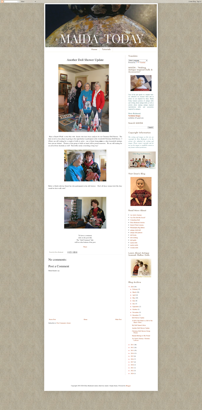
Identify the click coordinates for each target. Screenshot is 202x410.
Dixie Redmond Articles (137, 222)
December (135, 315)
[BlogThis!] (70, 252)
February (135, 289)
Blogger (128, 386)
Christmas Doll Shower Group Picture (141, 332)
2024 (132, 373)
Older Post (118, 319)
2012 (132, 347)
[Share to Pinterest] (76, 252)
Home (94, 49)
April (134, 295)
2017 (132, 362)
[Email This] (68, 252)
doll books (133, 235)
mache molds (134, 245)
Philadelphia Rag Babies (137, 228)
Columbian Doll (135, 220)
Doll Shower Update (138, 318)
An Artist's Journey (136, 215)
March (134, 292)
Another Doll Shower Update (141, 328)
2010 (132, 287)
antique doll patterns (136, 232)
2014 (132, 353)
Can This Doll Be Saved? (137, 218)
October (135, 309)
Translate (142, 62)
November (135, 312)
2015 (132, 356)
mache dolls (133, 243)
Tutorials (106, 49)
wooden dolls (134, 248)
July (133, 304)
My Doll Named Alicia (139, 325)
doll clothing (134, 238)
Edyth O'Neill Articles (137, 225)
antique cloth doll (135, 230)
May (134, 298)
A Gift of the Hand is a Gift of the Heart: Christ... (142, 321)
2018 (132, 365)
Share (85, 247)
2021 (132, 368)
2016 (132, 359)
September (135, 306)
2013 (132, 350)
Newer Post (52, 319)
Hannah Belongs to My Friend (141, 336)
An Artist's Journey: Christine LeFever (141, 339)
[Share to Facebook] (74, 252)
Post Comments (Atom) (64, 323)
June (134, 301)
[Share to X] (72, 252)
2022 (132, 371)
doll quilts (133, 240)
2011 (132, 345)
